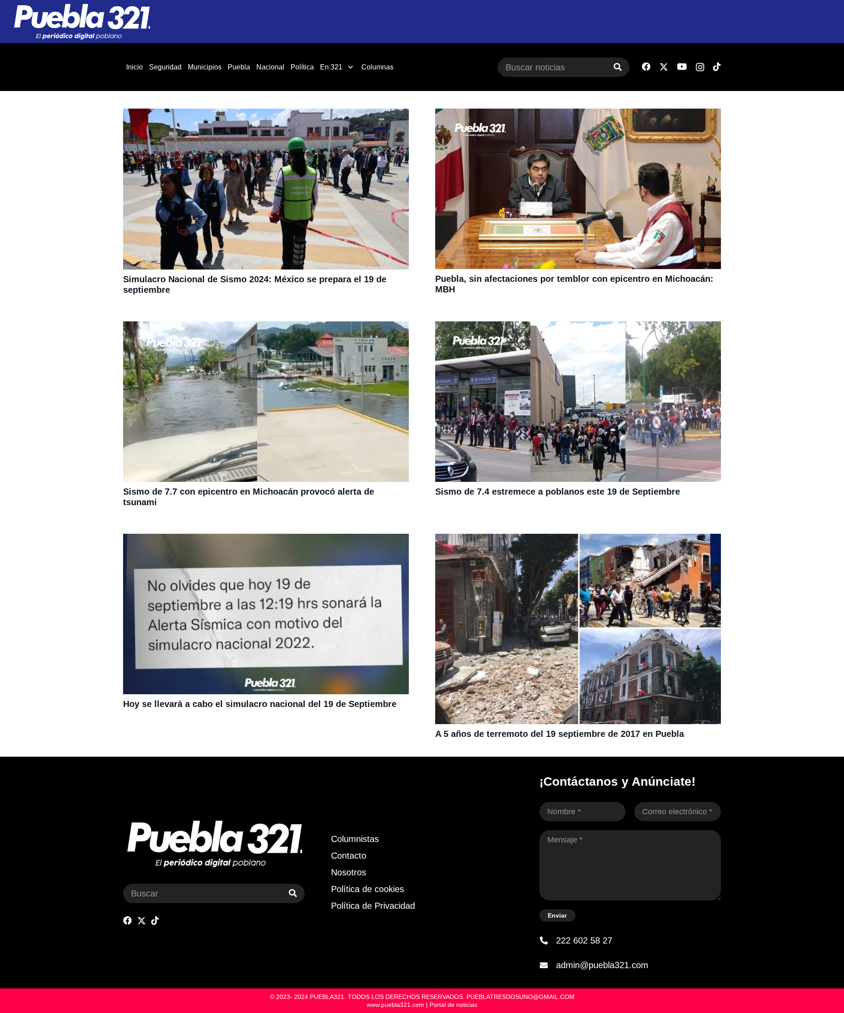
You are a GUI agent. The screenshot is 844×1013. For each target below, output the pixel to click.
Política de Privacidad (373, 906)
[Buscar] (618, 67)
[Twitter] (663, 67)
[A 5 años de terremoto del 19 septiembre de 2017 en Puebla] (578, 539)
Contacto (348, 855)
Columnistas (355, 839)
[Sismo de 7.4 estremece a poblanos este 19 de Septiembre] (578, 327)
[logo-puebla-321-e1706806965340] (81, 21)
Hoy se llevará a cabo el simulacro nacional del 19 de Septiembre (260, 704)
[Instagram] (700, 67)
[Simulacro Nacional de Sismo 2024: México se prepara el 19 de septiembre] (266, 114)
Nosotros (348, 872)
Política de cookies (367, 889)
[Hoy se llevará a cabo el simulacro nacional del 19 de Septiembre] (266, 539)
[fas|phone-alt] (547, 940)
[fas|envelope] (547, 965)
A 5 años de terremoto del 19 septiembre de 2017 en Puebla (559, 734)
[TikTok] (717, 66)
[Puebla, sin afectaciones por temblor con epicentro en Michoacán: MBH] (578, 114)
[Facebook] (646, 66)
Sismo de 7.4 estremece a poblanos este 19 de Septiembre (557, 491)
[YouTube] (682, 66)
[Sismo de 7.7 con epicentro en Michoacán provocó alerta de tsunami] (266, 327)
